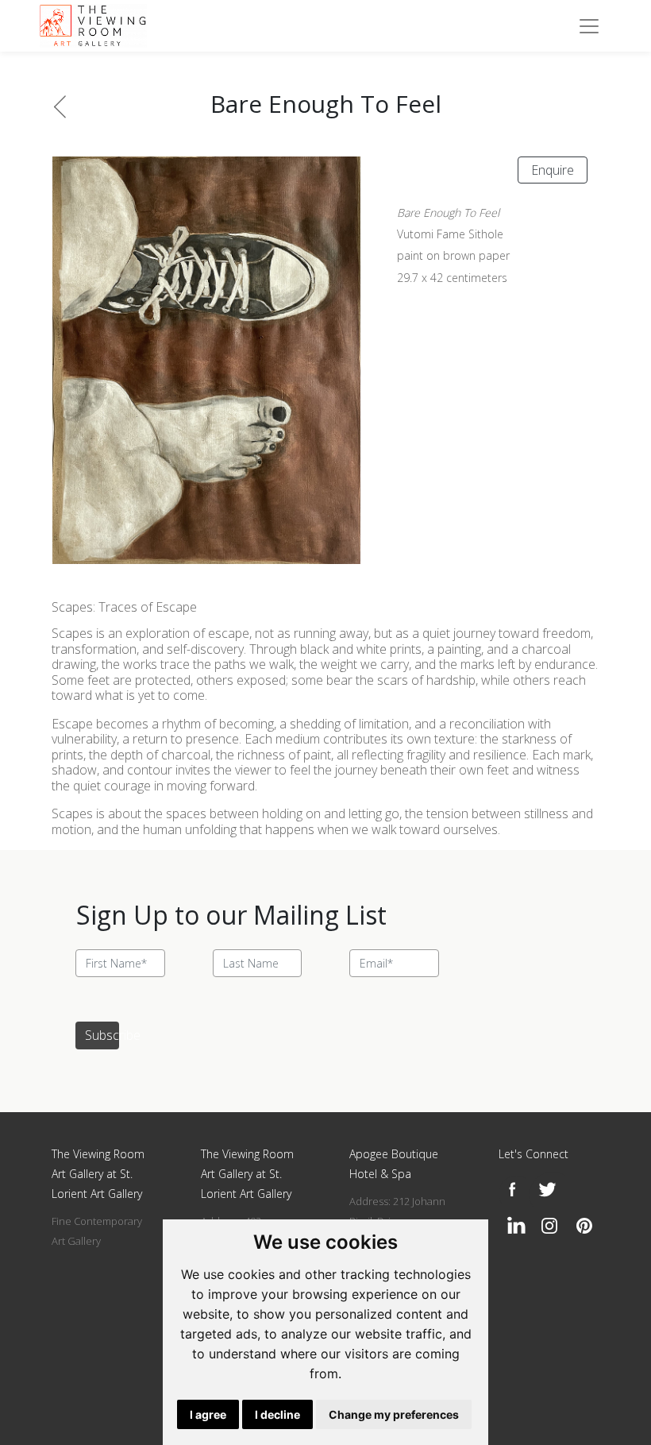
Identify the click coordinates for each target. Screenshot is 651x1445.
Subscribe (102, 1035)
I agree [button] (208, 1414)
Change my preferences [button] (394, 1414)
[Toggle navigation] (589, 26)
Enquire (552, 170)
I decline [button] (277, 1414)
